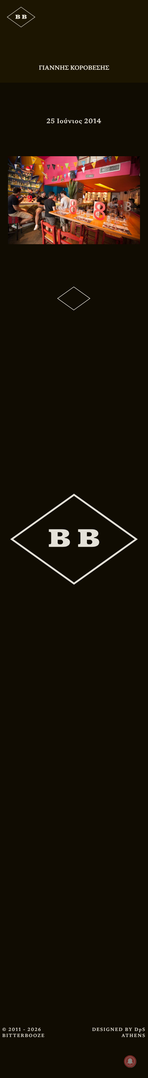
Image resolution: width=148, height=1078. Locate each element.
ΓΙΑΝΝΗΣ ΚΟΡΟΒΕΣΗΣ (74, 68)
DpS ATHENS (133, 1032)
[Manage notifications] (130, 1061)
